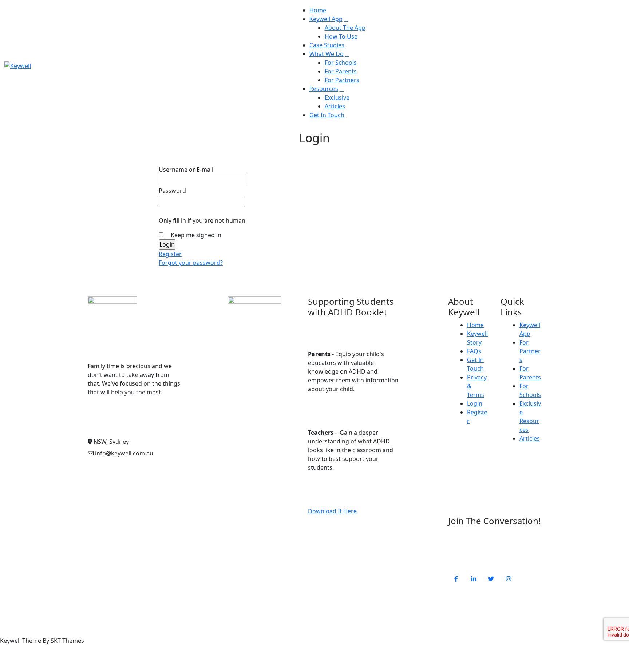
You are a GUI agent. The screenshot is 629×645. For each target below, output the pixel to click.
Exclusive (337, 97)
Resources (323, 89)
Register (170, 254)
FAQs (474, 351)
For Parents (341, 71)
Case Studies (326, 45)
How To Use (341, 36)
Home (317, 10)
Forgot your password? (191, 263)
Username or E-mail (186, 170)
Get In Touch (326, 115)
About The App (345, 28)
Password (172, 191)
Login (474, 403)
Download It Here (332, 511)
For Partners (342, 80)
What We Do (326, 54)
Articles (335, 106)
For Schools (341, 63)
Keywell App (326, 19)
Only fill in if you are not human (202, 220)
